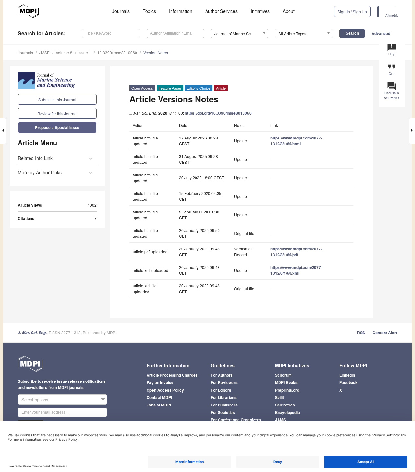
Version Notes (155, 52)
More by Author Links (40, 172)
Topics (149, 11)
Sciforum (283, 375)
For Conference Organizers (236, 420)
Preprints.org (287, 390)
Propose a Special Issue (57, 127)
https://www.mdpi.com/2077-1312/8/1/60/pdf (296, 252)
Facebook (348, 382)
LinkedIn (347, 375)
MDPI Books (286, 382)
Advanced (381, 33)
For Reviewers (224, 382)
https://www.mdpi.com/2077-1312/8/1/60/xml (296, 270)
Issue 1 (84, 52)
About (289, 11)
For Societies (223, 412)
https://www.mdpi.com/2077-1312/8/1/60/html (296, 141)
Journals (121, 11)
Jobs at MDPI (159, 405)
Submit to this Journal (57, 99)
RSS (361, 332)
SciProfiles (285, 405)
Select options (34, 399)
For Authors (222, 375)
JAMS (280, 420)
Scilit (279, 397)
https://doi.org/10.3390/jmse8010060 (218, 113)
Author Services (221, 11)
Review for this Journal (57, 113)
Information (180, 11)
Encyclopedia (287, 412)
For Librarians (224, 397)
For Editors (221, 390)
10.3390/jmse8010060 (117, 52)
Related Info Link (35, 158)
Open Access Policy (165, 390)
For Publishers (224, 405)
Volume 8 (64, 52)
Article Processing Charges (172, 375)
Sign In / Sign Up (352, 11)
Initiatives (260, 11)
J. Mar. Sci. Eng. (32, 332)
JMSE (44, 52)
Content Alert (385, 332)
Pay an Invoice (160, 382)
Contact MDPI (159, 397)
